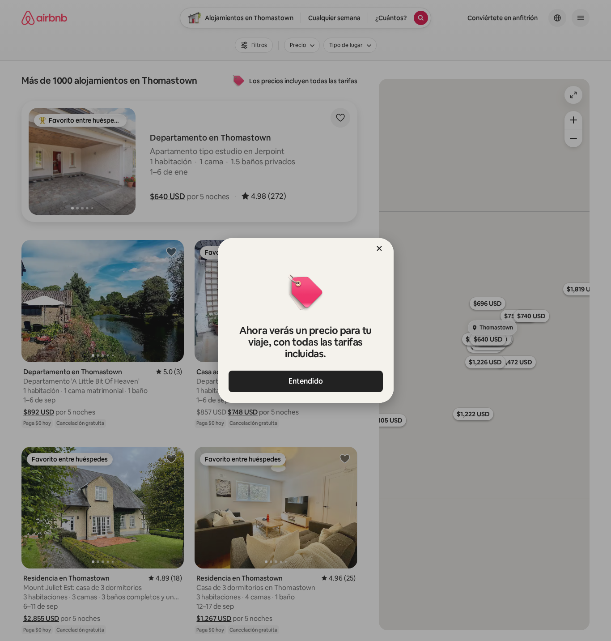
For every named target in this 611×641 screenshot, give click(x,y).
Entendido (306, 381)
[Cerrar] (379, 248)
